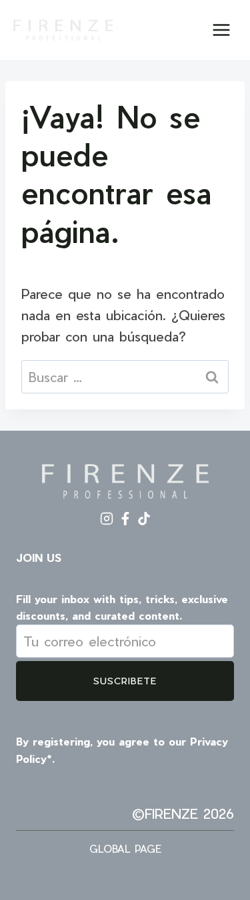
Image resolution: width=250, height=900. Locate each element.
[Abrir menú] (221, 29)
